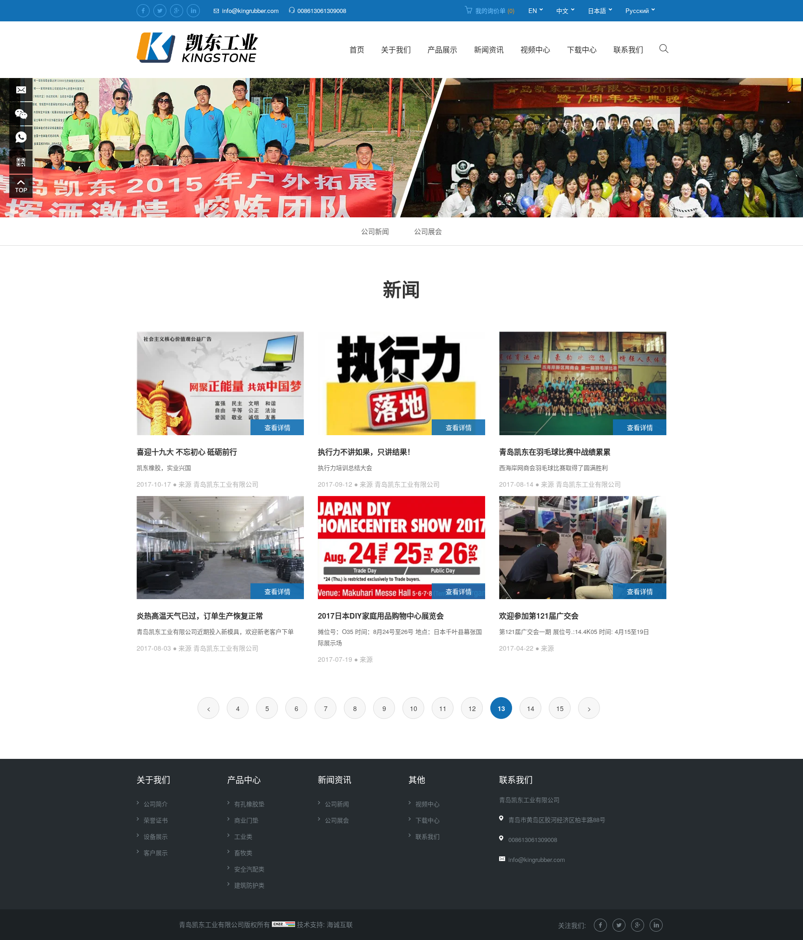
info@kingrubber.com (250, 10)
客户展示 (156, 852)
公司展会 (428, 231)
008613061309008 (321, 10)
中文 (562, 10)
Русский (637, 10)
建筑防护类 (249, 885)
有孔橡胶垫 (249, 803)
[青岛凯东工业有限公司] (198, 49)
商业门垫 (246, 820)
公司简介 (156, 803)
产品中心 (244, 779)
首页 (356, 49)
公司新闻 (375, 231)
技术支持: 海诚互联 (325, 924)
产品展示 (442, 49)
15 (560, 708)
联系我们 (628, 49)
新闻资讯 (489, 49)
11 (443, 708)
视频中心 (535, 49)
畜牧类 (243, 852)
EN (532, 10)
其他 (416, 779)
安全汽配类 (249, 868)
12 (472, 708)
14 (530, 708)
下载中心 (582, 49)
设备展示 (156, 836)
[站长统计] (283, 924)
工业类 (243, 836)
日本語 (597, 10)
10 (413, 708)
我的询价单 (494, 10)
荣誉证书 (156, 820)
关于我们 (396, 49)
